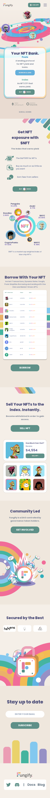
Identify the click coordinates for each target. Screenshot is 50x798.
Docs (31, 784)
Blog (41, 784)
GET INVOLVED (25, 529)
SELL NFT (25, 428)
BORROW (25, 367)
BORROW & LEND (25, 73)
